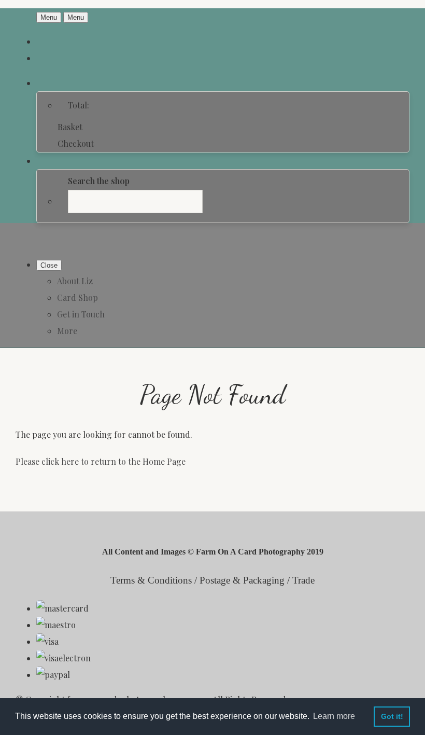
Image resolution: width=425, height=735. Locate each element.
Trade (303, 580)
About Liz (75, 280)
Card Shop (77, 297)
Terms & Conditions (151, 580)
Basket (70, 126)
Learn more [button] (334, 716)
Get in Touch (81, 314)
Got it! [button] (392, 716)
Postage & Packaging (242, 580)
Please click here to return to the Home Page (101, 461)
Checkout (76, 143)
